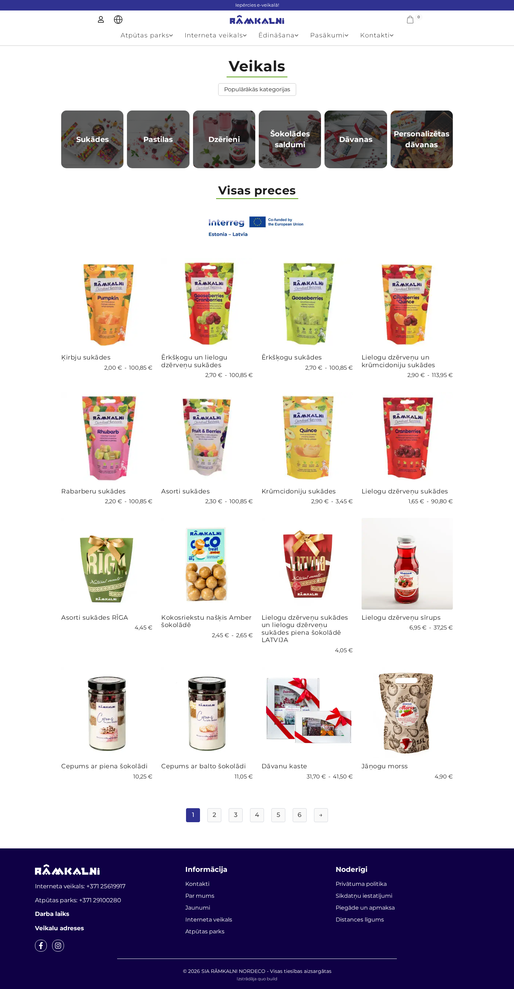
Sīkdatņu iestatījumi (364, 895)
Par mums (199, 895)
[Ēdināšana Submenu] (299, 35)
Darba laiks (52, 913)
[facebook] (40, 945)
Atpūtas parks (145, 35)
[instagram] (58, 945)
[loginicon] (101, 19)
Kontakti (375, 35)
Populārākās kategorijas (257, 89)
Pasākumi (327, 35)
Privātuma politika (361, 884)
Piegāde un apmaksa (365, 907)
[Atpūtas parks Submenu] (174, 35)
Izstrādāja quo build (257, 978)
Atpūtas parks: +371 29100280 (78, 900)
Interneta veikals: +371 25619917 (80, 886)
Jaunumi (197, 907)
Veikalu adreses (59, 928)
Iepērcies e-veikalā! (257, 5)
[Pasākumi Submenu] (349, 35)
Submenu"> (118, 19)
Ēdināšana (276, 35)
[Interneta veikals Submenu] (247, 35)
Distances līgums (360, 919)
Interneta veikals (214, 35)
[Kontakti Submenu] (394, 35)
